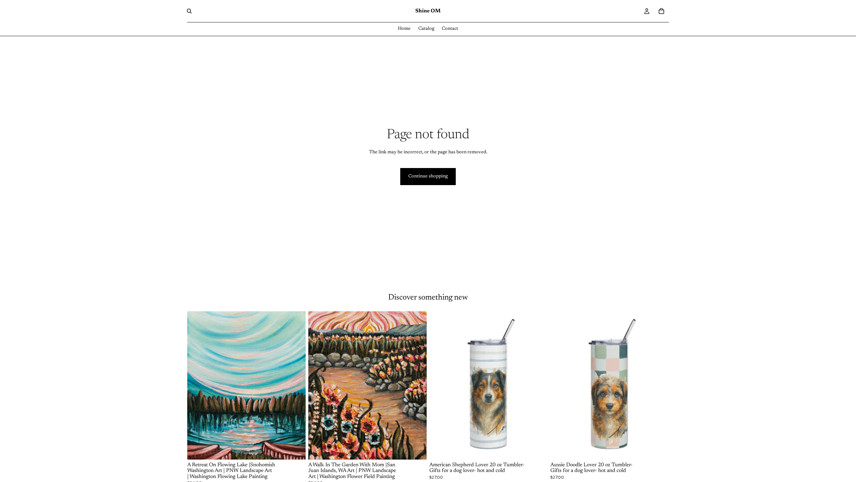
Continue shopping (428, 176)
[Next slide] (538, 385)
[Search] (189, 11)
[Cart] (661, 11)
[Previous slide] (439, 385)
